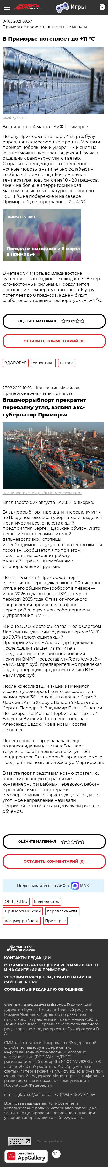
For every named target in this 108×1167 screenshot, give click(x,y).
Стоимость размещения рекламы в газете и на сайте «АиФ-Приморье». (51, 967)
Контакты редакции (27, 957)
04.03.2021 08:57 (17, 21)
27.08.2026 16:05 (17, 388)
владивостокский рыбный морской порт (42, 493)
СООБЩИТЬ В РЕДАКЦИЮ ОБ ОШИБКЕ (43, 989)
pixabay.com (14, 117)
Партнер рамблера (49, 1141)
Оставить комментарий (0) (54, 341)
